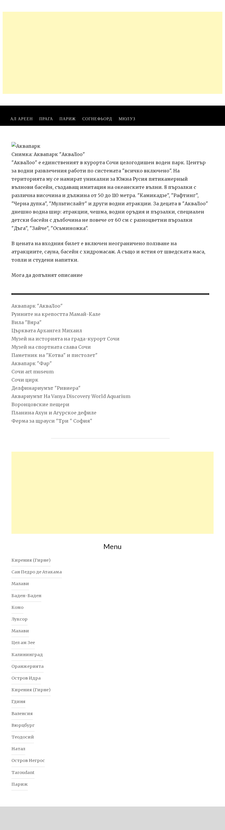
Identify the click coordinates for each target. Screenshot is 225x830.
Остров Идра (26, 678)
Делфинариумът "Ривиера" (46, 388)
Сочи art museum (32, 372)
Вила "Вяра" (26, 322)
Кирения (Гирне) (31, 560)
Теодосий (22, 737)
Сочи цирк (24, 380)
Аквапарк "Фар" (31, 363)
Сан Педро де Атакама (36, 572)
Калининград (27, 654)
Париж (67, 118)
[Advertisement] (112, 53)
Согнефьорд (97, 118)
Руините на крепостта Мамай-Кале (55, 314)
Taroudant (23, 772)
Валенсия (22, 713)
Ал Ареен (21, 118)
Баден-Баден (26, 595)
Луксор (19, 619)
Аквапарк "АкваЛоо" (37, 306)
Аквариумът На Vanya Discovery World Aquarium (70, 396)
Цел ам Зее (23, 642)
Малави (20, 583)
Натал (18, 748)
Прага (46, 118)
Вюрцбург (23, 725)
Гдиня (18, 701)
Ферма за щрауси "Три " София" (51, 421)
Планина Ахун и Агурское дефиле (53, 413)
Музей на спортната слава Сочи (51, 347)
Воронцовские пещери (40, 404)
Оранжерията (27, 666)
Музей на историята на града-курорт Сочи (65, 339)
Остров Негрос (28, 760)
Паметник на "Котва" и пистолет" (54, 355)
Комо (17, 607)
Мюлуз (127, 118)
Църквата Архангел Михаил (46, 330)
